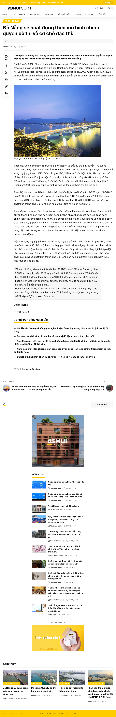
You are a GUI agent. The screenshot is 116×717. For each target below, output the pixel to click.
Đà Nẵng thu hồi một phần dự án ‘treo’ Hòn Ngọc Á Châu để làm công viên (56, 356)
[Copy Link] (6, 86)
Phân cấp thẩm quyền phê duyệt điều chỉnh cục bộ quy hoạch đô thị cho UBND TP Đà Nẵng (100, 692)
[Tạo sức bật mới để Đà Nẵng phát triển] (72, 677)
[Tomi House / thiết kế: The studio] (39, 509)
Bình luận (103, 405)
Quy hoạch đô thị (56, 556)
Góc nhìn (64, 683)
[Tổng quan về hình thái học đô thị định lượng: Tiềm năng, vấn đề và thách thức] (39, 549)
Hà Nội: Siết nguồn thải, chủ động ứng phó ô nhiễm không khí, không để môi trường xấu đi (66, 576)
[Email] (6, 79)
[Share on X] (6, 72)
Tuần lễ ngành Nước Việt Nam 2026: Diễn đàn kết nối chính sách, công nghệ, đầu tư (65, 608)
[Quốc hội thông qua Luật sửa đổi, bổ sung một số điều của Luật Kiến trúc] (39, 497)
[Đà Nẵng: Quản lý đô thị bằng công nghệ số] (44, 677)
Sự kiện (53, 615)
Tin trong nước (12, 21)
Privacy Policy (40, 2)
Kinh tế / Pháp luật (57, 541)
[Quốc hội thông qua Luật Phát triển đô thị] (39, 484)
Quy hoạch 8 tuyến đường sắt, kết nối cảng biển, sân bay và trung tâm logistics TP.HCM (65, 519)
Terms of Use (57, 2)
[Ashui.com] (19, 8)
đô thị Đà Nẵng (33, 369)
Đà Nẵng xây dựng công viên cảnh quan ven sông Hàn (15, 691)
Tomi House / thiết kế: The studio (63, 506)
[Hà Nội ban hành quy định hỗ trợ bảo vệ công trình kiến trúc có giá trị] (39, 564)
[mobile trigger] (5, 8)
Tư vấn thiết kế (56, 510)
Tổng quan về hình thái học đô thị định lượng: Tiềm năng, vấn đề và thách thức (64, 549)
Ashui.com (7, 47)
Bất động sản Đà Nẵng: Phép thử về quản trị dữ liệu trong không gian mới (55, 336)
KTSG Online (8, 699)
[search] (96, 8)
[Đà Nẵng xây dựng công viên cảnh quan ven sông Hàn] (15, 677)
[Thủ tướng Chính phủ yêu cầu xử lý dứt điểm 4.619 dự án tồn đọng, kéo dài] (39, 534)
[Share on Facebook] (6, 65)
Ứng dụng (36, 683)
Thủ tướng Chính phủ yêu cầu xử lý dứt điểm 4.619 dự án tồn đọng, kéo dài (64, 534)
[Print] (6, 93)
